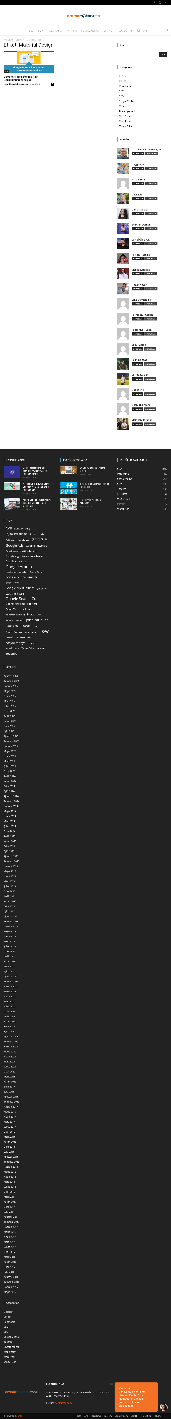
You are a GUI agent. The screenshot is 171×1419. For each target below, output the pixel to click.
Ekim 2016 (9, 1266)
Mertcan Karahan (142, 419)
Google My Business (20, 588)
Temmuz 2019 (11, 1101)
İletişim (142, 30)
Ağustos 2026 (11, 676)
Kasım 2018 (10, 1141)
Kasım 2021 (10, 961)
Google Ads (15, 545)
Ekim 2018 (9, 1146)
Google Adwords (36, 546)
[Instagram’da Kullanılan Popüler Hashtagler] (68, 488)
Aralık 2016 (10, 1256)
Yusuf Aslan (139, 344)
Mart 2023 (9, 881)
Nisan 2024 (10, 816)
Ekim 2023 (9, 846)
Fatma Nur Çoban (142, 314)
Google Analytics (16, 561)
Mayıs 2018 (10, 1171)
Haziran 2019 (11, 1106)
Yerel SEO (41, 648)
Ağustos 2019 (11, 1096)
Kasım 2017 (10, 1201)
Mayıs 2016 (10, 1291)
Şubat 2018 (10, 1186)
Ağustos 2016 (11, 1276)
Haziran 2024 (11, 806)
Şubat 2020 (10, 1066)
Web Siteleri (125, 116)
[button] (167, 31)
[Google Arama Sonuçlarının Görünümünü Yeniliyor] (29, 62)
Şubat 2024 (10, 826)
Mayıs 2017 (10, 1231)
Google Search (16, 593)
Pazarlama (55, 30)
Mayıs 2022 (10, 931)
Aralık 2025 (10, 716)
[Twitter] (165, 2)
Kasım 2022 (10, 901)
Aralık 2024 (10, 776)
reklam (36, 626)
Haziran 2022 (11, 926)
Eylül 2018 (9, 1151)
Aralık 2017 (10, 1196)
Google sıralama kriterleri (21, 604)
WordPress (125, 121)
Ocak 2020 (9, 1071)
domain (33, 534)
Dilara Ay (137, 194)
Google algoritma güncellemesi (25, 556)
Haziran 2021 (11, 986)
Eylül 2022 (9, 911)
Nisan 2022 (10, 936)
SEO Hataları (25, 637)
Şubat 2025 (10, 766)
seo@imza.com (63, 1402)
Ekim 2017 (9, 1206)
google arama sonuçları (16, 572)
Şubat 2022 (10, 946)
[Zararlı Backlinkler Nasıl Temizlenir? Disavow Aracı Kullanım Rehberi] (12, 472)
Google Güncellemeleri (22, 577)
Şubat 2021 (10, 1006)
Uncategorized (127, 111)
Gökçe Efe (138, 389)
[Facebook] (154, 2)
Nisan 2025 (10, 756)
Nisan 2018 (10, 1176)
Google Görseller (37, 572)
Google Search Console (26, 598)
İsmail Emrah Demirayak (16, 84)
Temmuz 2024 (11, 801)
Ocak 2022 (9, 951)
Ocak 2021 (9, 1011)
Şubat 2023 (10, 886)
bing (27, 528)
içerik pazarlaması (15, 620)
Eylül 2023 (9, 851)
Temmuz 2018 (11, 1161)
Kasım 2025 (10, 721)
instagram (34, 614)
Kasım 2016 (10, 1261)
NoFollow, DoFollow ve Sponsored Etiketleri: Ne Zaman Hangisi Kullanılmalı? (38, 487)
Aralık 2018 (10, 1136)
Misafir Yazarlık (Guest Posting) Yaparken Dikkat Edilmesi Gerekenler (37, 503)
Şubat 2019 (10, 1126)
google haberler (13, 582)
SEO (31, 30)
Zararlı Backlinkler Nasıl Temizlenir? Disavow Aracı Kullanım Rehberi (35, 471)
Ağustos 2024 (11, 796)
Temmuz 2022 (11, 921)
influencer (28, 609)
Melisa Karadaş (141, 269)
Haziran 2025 (11, 746)
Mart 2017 (9, 1241)
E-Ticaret (124, 76)
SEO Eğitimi (125, 30)
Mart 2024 (9, 821)
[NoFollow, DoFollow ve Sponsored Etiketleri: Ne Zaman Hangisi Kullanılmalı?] (12, 486)
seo (46, 631)
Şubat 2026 (10, 706)
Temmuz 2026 (11, 681)
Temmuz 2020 (11, 1041)
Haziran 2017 (11, 1226)
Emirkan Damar (141, 224)
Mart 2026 (9, 701)
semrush (35, 632)
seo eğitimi (12, 637)
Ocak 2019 (9, 1131)
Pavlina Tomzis (141, 254)
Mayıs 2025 (10, 751)
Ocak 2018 (9, 1191)
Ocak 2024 (9, 831)
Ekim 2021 (9, 966)
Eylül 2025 (9, 731)
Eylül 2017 (9, 1211)
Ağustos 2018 (11, 1156)
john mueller (37, 620)
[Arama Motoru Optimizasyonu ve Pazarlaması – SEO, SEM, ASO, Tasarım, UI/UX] (85, 16)
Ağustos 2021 (11, 976)
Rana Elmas (138, 179)
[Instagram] (159, 2)
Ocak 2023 (9, 891)
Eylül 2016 (9, 1271)
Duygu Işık (138, 164)
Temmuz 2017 (11, 1221)
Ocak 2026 (9, 711)
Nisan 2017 (10, 1236)
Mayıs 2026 (10, 691)
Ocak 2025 (9, 771)
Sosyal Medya (90, 30)
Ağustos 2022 (11, 916)
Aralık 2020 (10, 1016)
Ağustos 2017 (11, 1216)
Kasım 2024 (10, 781)
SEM (40, 30)
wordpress (12, 648)
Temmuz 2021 (11, 981)
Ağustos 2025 (11, 736)
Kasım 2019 (10, 1081)
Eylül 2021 (9, 971)
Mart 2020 (9, 1061)
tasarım (32, 643)
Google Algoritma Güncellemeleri (21, 551)
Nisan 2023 (10, 876)
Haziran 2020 (11, 1046)
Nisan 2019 (10, 1116)
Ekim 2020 (9, 1026)
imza (20, 1415)
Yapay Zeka (125, 126)
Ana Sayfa (8, 39)
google (39, 539)
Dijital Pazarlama (16, 534)
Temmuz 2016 (11, 1281)
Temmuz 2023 (11, 861)
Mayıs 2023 (10, 871)
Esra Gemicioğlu (141, 299)
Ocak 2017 (9, 1251)
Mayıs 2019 (10, 1111)
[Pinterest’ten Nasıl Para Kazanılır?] (68, 504)
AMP (9, 528)
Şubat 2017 (10, 1246)
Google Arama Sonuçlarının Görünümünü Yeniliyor (21, 78)
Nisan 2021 (10, 996)
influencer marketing (15, 614)
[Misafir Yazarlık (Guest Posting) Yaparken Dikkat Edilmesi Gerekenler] (12, 504)
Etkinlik (109, 30)
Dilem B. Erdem (141, 404)
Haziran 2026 (11, 686)
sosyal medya (16, 642)
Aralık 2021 (10, 956)
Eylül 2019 (9, 1091)
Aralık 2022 (10, 896)
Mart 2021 (9, 1001)
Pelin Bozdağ (139, 359)
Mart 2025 (9, 761)
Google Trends (13, 609)
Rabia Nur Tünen (142, 329)
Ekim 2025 (9, 726)
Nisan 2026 (10, 696)
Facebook (23, 540)
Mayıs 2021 (10, 991)
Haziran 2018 (11, 1166)
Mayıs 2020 (10, 1051)
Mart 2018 (9, 1181)
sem (27, 632)
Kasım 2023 (10, 841)
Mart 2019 (9, 1121)
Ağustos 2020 (11, 1036)
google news (42, 588)
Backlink (18, 528)
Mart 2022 (9, 941)
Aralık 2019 (10, 1076)
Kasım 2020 (10, 1021)
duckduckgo (44, 534)
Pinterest (25, 625)
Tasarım (71, 30)
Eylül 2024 (9, 791)
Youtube (11, 653)
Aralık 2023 (10, 836)
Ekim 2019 (9, 1086)
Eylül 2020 (9, 1031)
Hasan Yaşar (139, 284)
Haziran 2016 (11, 1286)
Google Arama (19, 566)
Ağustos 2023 (11, 856)
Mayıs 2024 (10, 811)
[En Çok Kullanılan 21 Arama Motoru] (68, 470)
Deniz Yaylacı (140, 209)
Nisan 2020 (10, 1056)
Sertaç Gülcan (140, 374)
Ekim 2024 (9, 786)
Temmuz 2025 (11, 741)
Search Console (14, 632)
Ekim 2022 (9, 906)
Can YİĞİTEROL (141, 239)
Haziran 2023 (11, 866)
